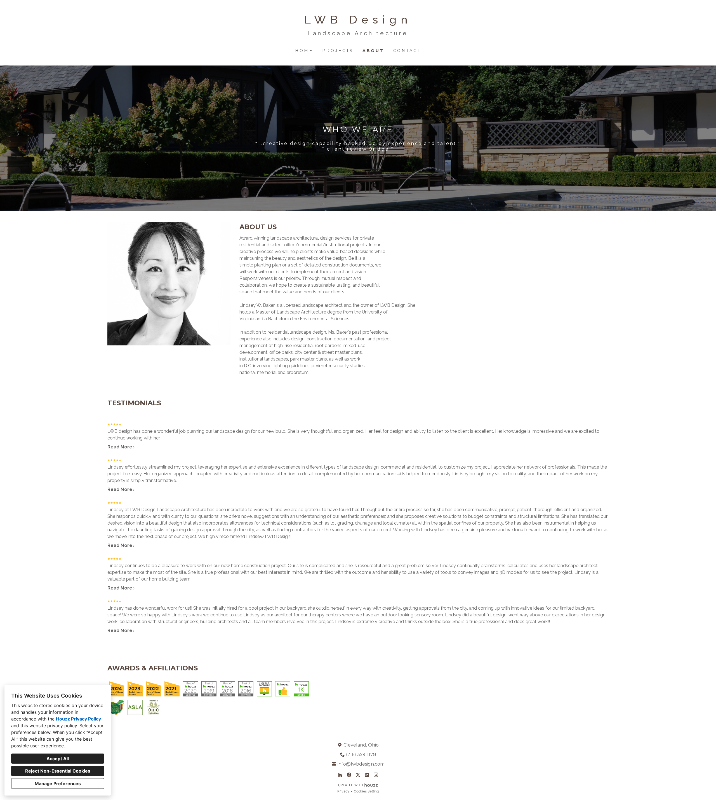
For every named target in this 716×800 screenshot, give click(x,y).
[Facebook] (349, 774)
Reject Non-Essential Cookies (57, 771)
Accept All (57, 758)
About (373, 50)
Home (304, 50)
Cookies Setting (366, 791)
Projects (338, 50)
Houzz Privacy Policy (78, 719)
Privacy (343, 791)
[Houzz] (340, 774)
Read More (119, 447)
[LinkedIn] (367, 774)
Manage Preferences (58, 783)
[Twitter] (358, 774)
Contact (407, 50)
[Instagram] (376, 774)
